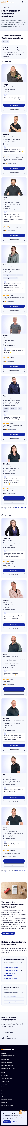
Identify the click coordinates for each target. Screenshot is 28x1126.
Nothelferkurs (4, 1075)
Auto (16, 507)
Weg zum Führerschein (6, 1062)
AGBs (2, 1096)
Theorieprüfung (5, 1081)
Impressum (4, 1102)
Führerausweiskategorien (7, 1065)
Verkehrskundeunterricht (7, 1078)
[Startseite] (7, 2)
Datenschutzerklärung (6, 1099)
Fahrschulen (6, 7)
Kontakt (3, 1093)
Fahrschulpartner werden (7, 1105)
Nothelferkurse (6, 508)
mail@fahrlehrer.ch (9, 1055)
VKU (25, 507)
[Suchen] (22, 2)
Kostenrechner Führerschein (8, 1068)
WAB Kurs (3, 1087)
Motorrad (20, 507)
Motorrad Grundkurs (6, 1084)
